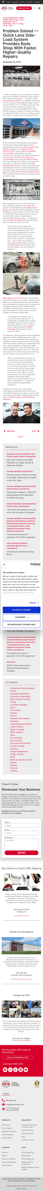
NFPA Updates (16, 732)
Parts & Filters (16, 740)
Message (8, 837)
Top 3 (16, 20)
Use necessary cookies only (21, 625)
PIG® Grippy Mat (28, 1159)
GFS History (15, 710)
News (12, 735)
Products (14, 749)
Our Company (16, 738)
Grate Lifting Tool (28, 1152)
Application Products (9, 1131)
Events (22, 2)
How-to (13, 716)
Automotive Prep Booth (20, 696)
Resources (26, 1120)
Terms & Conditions (9, 1162)
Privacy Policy (7, 1165)
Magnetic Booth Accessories (27, 1163)
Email (7, 830)
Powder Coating (17, 746)
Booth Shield (26, 1156)
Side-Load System (16, 220)
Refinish (13, 765)
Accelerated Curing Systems (22, 688)
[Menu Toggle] (39, 8)
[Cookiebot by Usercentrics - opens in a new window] (30, 564)
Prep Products (7, 1128)
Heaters (13, 713)
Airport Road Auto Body (11, 101)
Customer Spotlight (18, 705)
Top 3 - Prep (7, 26)
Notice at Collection (9, 1159)
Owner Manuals (27, 1133)
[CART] (3, 2)
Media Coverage (17, 729)
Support (30, 2)
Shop (9, 2)
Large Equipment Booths (21, 724)
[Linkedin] (20, 1069)
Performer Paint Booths (20, 743)
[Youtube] (26, 1069)
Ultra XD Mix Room (19, 172)
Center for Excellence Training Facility (29, 1126)
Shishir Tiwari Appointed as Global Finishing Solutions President (19, 668)
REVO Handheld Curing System (30, 1168)
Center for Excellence (21, 931)
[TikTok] (15, 1069)
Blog (23, 1137)
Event (12, 707)
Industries (14, 721)
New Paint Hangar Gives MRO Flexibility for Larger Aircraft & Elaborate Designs (20, 462)
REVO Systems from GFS (12, 298)
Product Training (27, 1130)
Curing (13, 702)
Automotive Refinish (10, 18)
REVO (11, 20)
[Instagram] (10, 1069)
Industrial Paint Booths (20, 718)
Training (13, 771)
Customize (20, 617)
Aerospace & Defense (19, 694)
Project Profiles (17, 754)
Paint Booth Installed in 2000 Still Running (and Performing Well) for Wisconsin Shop (21, 495)
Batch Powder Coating (20, 699)
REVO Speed (32, 159)
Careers (15, 2)
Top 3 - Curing (17, 24)
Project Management (19, 751)
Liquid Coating (16, 727)
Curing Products (7, 1134)
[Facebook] (5, 1069)
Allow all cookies (21, 610)
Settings (32, 603)
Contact (37, 2)
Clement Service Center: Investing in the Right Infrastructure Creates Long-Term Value (21, 477)
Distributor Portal (28, 1140)
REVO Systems (15, 397)
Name (7, 822)
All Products (6, 1125)
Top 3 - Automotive (10, 23)
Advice (13, 691)
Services (14, 768)
